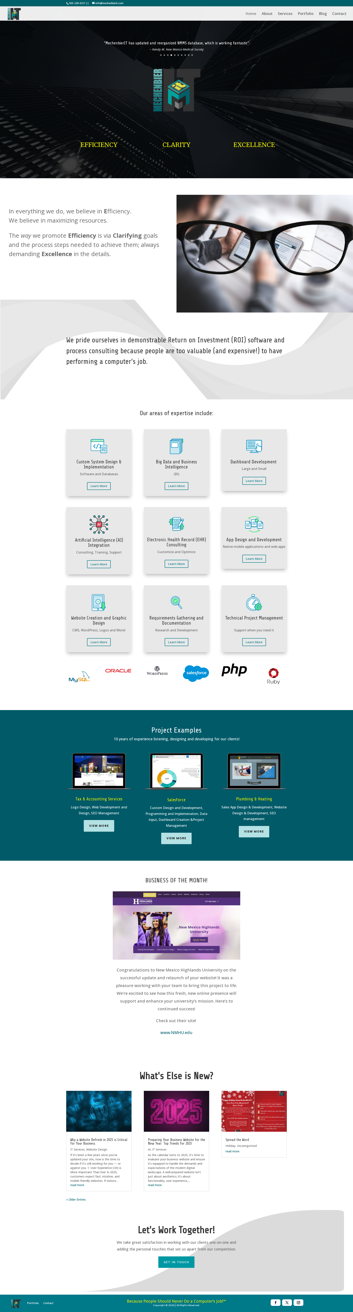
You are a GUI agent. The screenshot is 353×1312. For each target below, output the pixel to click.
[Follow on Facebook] (275, 1302)
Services (285, 14)
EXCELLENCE (254, 145)
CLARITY (176, 145)
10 (192, 55)
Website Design (96, 1149)
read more (77, 1185)
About (267, 14)
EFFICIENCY (98, 145)
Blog (323, 14)
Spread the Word (237, 1140)
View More (99, 826)
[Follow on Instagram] (298, 1302)
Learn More (98, 486)
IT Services (77, 1149)
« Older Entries (76, 1199)
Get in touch (176, 1262)
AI (149, 1149)
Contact (339, 14)
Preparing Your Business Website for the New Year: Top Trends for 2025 (176, 1141)
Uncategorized (247, 1146)
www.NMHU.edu (176, 1032)
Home (251, 14)
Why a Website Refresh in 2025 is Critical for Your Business (98, 1141)
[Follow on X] (287, 1302)
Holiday (230, 1146)
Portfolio (306, 14)
